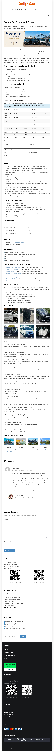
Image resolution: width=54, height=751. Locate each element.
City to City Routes (9, 652)
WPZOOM (48, 748)
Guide (5, 707)
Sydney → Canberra (11, 280)
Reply (30, 470)
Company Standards (9, 716)
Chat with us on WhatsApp (19, 242)
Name (5, 534)
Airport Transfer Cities (9, 655)
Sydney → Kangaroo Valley (13, 273)
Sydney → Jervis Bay (12, 278)
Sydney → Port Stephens (13, 277)
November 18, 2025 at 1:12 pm (23, 497)
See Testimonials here (10, 607)
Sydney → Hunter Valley (12, 269)
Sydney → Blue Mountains (13, 267)
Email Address (7, 541)
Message (6, 519)
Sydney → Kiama (10, 271)
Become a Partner (8, 714)
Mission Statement (9, 719)
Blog (5, 710)
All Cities (6, 649)
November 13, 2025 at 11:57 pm (20, 470)
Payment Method (8, 712)
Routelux (6, 658)
